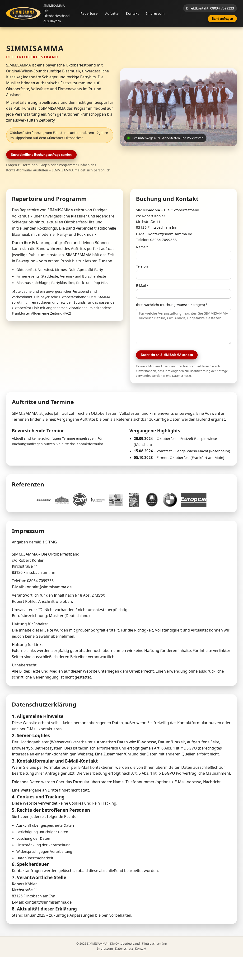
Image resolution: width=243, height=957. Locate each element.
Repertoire (89, 13)
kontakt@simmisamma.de (170, 233)
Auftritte (111, 13)
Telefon (142, 266)
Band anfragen (222, 18)
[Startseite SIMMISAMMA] (23, 13)
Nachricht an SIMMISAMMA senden (167, 355)
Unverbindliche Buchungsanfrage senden (41, 154)
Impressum (155, 13)
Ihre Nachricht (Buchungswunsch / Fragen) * (172, 304)
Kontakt (132, 13)
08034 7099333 (163, 239)
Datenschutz (124, 948)
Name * (142, 247)
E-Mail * (142, 285)
